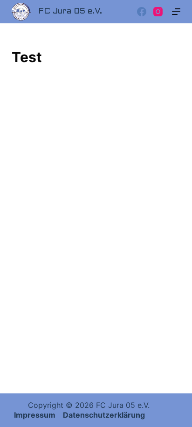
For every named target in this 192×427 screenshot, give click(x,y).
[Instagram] (158, 11)
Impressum (35, 415)
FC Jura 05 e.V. (70, 11)
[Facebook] (141, 11)
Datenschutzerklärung (104, 415)
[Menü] (176, 11)
